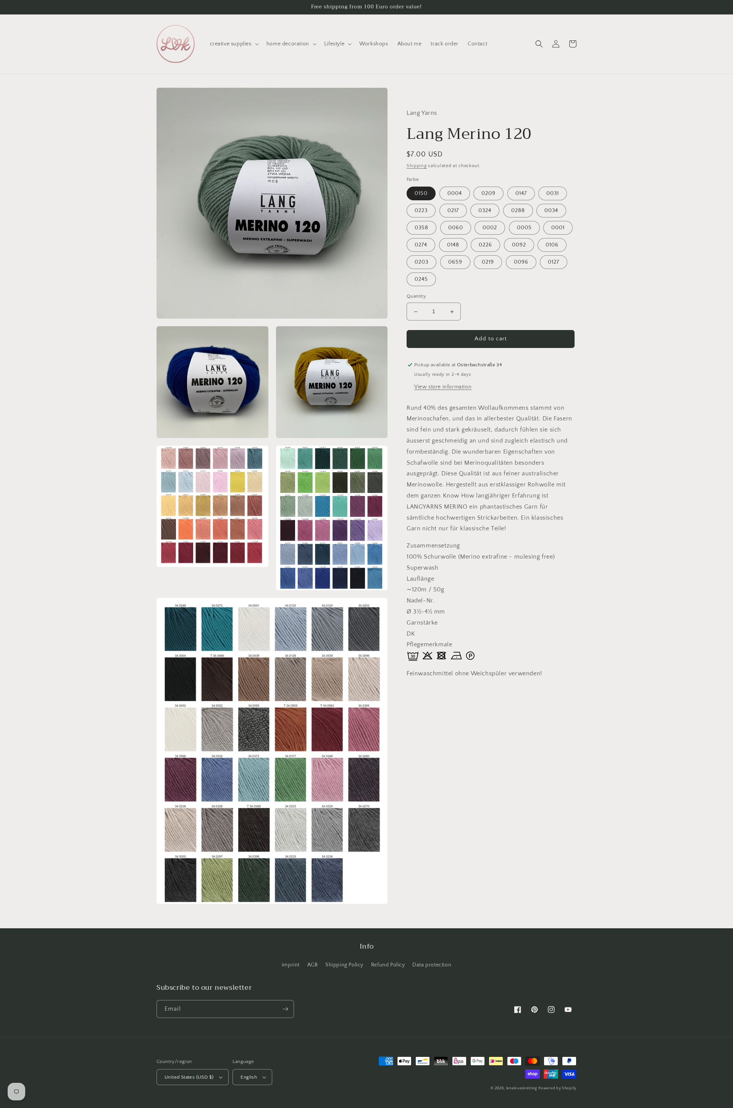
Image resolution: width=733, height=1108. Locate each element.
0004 (454, 194)
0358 (421, 228)
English (249, 1077)
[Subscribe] (285, 1009)
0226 (485, 245)
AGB (312, 965)
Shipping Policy (344, 965)
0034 (551, 211)
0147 (521, 194)
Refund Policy (388, 965)
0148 (453, 245)
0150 (421, 194)
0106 (552, 245)
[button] (233, 44)
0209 (488, 194)
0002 (490, 228)
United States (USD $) (189, 1077)
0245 (421, 280)
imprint (291, 965)
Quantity (416, 296)
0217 (453, 211)
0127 (553, 262)
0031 (552, 194)
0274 (421, 245)
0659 (455, 262)
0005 (524, 228)
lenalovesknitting (521, 1088)
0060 (455, 228)
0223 (421, 211)
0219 (488, 262)
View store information (442, 387)
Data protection (431, 965)
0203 (421, 262)
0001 (558, 228)
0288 (518, 211)
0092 (519, 245)
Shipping (417, 166)
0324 (484, 211)
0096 (521, 262)
